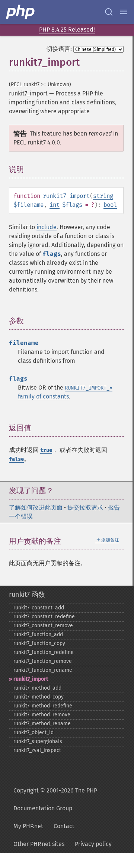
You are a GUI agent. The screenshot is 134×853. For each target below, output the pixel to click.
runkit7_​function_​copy (39, 643)
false (16, 459)
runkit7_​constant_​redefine (44, 616)
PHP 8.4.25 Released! (67, 29)
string (103, 195)
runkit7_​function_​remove (42, 661)
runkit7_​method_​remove (41, 715)
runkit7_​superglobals (37, 741)
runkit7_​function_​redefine (43, 652)
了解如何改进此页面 (36, 507)
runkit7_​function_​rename (42, 670)
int (55, 204)
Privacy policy (93, 843)
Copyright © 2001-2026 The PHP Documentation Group (55, 799)
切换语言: (59, 48)
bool (110, 204)
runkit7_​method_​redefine (42, 706)
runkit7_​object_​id (33, 732)
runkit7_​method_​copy (38, 697)
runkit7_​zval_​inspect (37, 750)
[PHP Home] (21, 12)
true (46, 450)
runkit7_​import (30, 679)
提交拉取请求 (85, 507)
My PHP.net (28, 826)
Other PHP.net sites (38, 843)
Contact (64, 826)
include (46, 227)
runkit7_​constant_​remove (43, 625)
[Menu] (123, 11)
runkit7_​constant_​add (38, 608)
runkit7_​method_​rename (42, 723)
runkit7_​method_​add (37, 688)
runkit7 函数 (27, 594)
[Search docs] (108, 11)
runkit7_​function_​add (38, 634)
